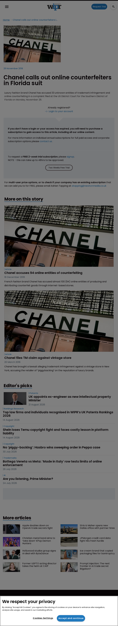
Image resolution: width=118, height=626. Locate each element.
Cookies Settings (43, 618)
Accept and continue (71, 618)
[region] (59, 611)
